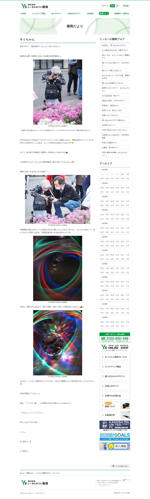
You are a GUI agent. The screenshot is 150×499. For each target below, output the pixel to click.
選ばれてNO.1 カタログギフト (113, 101)
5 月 (107, 178)
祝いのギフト (56, 13)
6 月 (102, 178)
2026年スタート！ (109, 125)
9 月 (117, 188)
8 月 (122, 174)
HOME (23, 13)
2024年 (105, 197)
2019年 (104, 264)
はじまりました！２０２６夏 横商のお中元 (116, 76)
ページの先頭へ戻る (121, 466)
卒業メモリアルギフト (110, 115)
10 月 (112, 188)
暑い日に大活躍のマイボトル (112, 83)
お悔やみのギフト (74, 13)
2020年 (105, 250)
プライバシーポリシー (27, 493)
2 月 (122, 178)
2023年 (105, 210)
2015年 (104, 317)
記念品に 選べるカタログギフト (114, 45)
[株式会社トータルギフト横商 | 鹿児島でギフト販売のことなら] (35, 5)
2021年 (104, 237)
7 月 (127, 174)
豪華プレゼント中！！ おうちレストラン (116, 89)
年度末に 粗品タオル (110, 105)
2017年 (104, 290)
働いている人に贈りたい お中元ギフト (116, 64)
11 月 (107, 188)
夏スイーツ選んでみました (112, 70)
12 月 (102, 188)
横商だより (104, 13)
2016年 (104, 304)
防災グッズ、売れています (112, 110)
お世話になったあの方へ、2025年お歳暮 (115, 136)
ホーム (22, 473)
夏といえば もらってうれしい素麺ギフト (116, 56)
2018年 (104, 277)
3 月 (117, 178)
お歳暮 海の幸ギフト (110, 147)
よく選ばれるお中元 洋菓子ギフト (115, 50)
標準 (112, 6)
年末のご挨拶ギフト (109, 143)
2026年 (105, 170)
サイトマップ (40, 493)
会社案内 (90, 13)
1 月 (127, 178)
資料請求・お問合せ (121, 13)
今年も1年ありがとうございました (114, 130)
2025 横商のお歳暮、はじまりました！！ (115, 153)
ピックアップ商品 (38, 13)
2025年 (105, 183)
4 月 (112, 178)
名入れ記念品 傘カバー (111, 96)
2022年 (105, 223)
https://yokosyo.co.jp (105, 485)
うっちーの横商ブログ (112, 39)
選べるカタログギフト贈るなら (113, 120)
